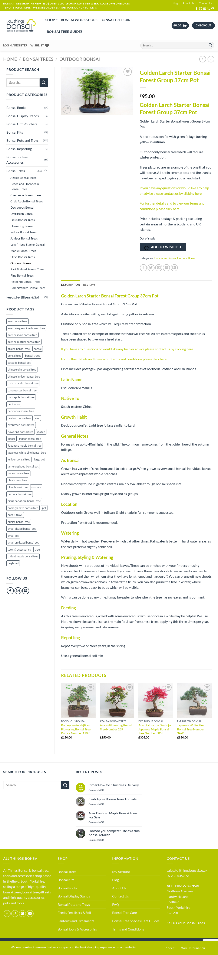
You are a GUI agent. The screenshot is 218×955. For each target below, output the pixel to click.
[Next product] (202, 59)
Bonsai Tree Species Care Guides (135, 921)
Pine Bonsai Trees (22, 275)
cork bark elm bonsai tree (23, 383)
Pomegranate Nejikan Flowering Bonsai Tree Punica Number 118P (75, 729)
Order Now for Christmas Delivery (114, 785)
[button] (180, 25)
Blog (175, 3)
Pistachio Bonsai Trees (25, 281)
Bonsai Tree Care (116, 20)
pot (44, 508)
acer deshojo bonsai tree (22, 335)
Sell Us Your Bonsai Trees (186, 923)
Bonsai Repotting (19, 149)
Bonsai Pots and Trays (22, 140)
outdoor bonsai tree (20, 494)
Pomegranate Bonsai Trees (27, 288)
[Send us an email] (204, 8)
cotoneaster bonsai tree (22, 390)
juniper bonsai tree (19, 459)
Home (10, 59)
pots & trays (15, 514)
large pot (39, 459)
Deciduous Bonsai (22, 207)
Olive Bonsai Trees (22, 257)
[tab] (89, 284)
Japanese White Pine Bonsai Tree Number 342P (190, 729)
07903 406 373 (178, 876)
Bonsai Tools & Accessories (17, 159)
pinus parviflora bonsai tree (24, 501)
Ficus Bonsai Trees (22, 220)
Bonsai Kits (14, 132)
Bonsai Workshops (79, 20)
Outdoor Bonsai (79, 59)
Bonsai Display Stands (22, 116)
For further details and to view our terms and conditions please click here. (114, 359)
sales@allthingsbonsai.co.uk (187, 870)
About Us (188, 3)
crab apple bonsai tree (21, 397)
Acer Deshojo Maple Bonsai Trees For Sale (113, 815)
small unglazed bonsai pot (23, 542)
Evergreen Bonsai (21, 213)
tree (37, 549)
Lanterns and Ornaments (76, 921)
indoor (11, 438)
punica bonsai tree (19, 522)
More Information (193, 948)
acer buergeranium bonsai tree (26, 328)
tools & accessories (19, 549)
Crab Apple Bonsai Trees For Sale (112, 799)
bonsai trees (32, 355)
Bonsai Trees (38, 59)
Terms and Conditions (128, 929)
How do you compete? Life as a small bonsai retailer (115, 833)
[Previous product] (211, 59)
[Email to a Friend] (158, 267)
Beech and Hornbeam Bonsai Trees (24, 186)
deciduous (14, 404)
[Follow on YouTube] (212, 8)
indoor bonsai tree (30, 438)
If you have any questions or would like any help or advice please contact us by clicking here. (127, 349)
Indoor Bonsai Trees (23, 232)
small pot (13, 535)
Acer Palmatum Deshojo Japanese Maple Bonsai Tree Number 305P (154, 729)
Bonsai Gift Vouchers (21, 124)
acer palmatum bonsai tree (24, 341)
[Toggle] (45, 170)
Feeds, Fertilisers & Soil (23, 297)
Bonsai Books (16, 107)
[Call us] (208, 8)
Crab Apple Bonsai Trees (26, 201)
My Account (121, 872)
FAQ (115, 904)
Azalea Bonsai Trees (23, 177)
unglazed (13, 563)
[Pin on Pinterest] (166, 267)
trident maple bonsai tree (23, 556)
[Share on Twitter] (151, 267)
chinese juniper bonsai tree (24, 376)
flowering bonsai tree (20, 432)
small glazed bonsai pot (22, 528)
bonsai (38, 349)
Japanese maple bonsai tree (25, 445)
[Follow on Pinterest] (25, 590)
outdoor (36, 487)
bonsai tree (14, 355)
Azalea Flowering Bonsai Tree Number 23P (116, 727)
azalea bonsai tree (19, 349)
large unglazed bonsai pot (23, 466)
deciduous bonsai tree (21, 411)
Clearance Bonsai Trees (25, 195)
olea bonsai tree (17, 480)
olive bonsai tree (18, 487)
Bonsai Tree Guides (65, 31)
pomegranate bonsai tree (23, 508)
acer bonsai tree (17, 321)
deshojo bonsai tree (19, 418)
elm (37, 418)
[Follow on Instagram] (200, 8)
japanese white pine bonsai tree (27, 452)
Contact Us (205, 3)
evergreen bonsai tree (21, 425)
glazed (41, 432)
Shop (50, 20)
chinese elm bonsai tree (22, 369)
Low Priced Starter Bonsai (27, 244)
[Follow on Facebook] (196, 8)
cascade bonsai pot (19, 362)
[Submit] (210, 45)
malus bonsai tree (18, 473)
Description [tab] (70, 284)
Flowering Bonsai (21, 226)
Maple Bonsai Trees (23, 250)
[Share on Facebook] (143, 267)
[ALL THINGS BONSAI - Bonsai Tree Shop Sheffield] (21, 25)
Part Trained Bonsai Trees (27, 269)
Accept (171, 948)
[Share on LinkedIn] (174, 267)
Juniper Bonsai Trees (24, 238)
